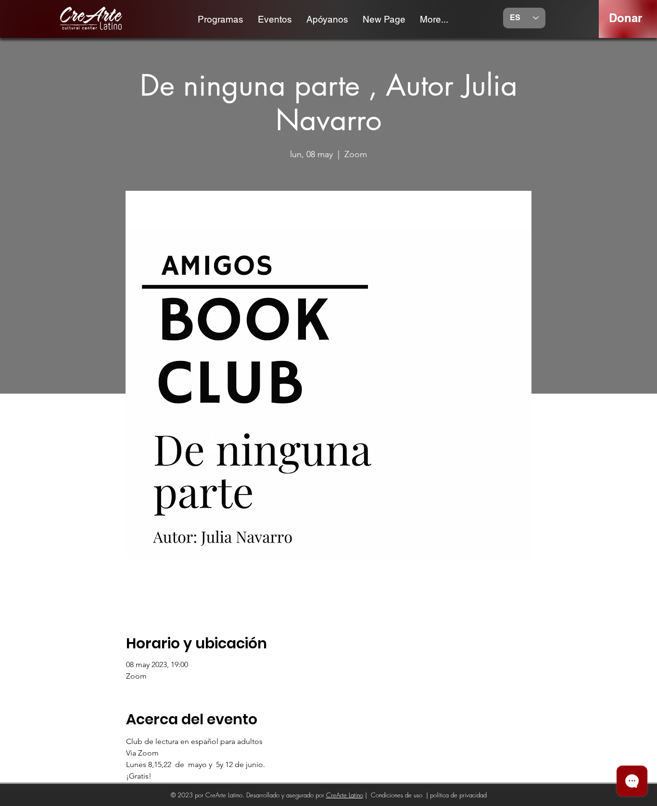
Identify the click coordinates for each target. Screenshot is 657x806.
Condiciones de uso (396, 795)
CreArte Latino (344, 795)
